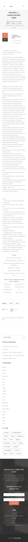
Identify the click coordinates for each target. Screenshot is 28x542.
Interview (4, 394)
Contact (14, 522)
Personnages (5, 408)
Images (4, 391)
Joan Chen (5, 349)
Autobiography (16, 432)
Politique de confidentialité (14, 525)
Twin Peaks (17, 538)
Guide (19, 24)
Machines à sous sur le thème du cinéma (14, 517)
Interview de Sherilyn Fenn (9, 358)
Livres (3, 400)
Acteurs (4, 367)
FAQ (14, 520)
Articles (4, 370)
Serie (13, 24)
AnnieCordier (17, 40)
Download (5, 376)
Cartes (4, 373)
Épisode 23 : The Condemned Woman (12, 352)
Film (3, 379)
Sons (3, 423)
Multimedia (5, 402)
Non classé (5, 405)
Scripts (4, 411)
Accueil (14, 513)
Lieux (3, 397)
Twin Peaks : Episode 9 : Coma (10, 346)
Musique (15, 446)
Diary (12, 436)
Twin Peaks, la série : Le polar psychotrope (13, 355)
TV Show (18, 453)
